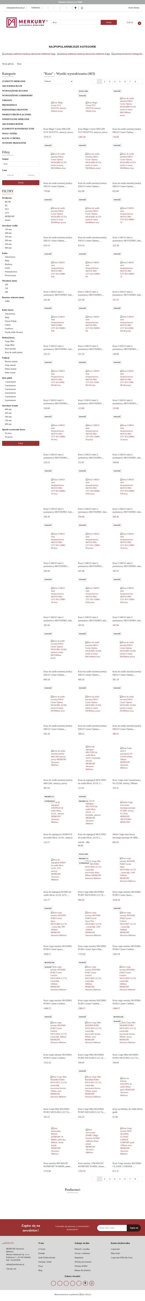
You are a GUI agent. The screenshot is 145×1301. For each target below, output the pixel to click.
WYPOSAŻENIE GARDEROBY (17, 95)
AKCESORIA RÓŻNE (13, 124)
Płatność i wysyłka (82, 1249)
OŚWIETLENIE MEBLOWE (16, 119)
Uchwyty (35, 36)
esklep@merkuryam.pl (15, 1264)
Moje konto (115, 1253)
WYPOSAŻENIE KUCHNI (15, 91)
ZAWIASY (7, 100)
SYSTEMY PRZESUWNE (14, 143)
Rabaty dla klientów (83, 1270)
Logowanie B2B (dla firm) (121, 1258)
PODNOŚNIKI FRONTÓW (15, 110)
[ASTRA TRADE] (72, 1207)
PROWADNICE (9, 105)
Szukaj (20, 183)
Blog (40, 1270)
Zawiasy (76, 36)
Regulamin (79, 1258)
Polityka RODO (81, 1266)
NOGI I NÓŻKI (10, 133)
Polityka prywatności (83, 1262)
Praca (40, 1266)
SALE (134, 36)
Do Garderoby (107, 36)
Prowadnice (63, 36)
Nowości (123, 36)
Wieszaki (49, 36)
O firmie (41, 1249)
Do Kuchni (89, 36)
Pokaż (20, 443)
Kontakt (41, 1253)
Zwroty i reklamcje (82, 1253)
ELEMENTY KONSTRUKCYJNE (18, 129)
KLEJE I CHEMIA (11, 138)
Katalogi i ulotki (45, 1262)
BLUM (22, 36)
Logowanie (115, 1249)
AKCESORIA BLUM (12, 86)
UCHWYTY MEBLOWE (14, 81)
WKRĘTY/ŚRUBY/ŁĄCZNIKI (16, 114)
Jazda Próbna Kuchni (46, 1258)
